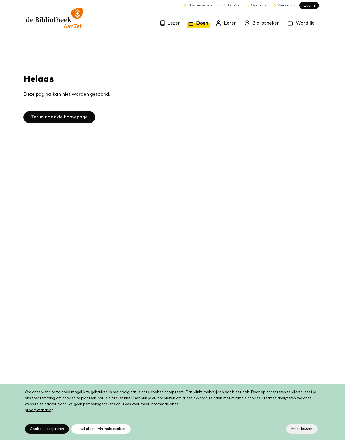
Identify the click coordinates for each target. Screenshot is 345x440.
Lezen (174, 23)
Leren (230, 23)
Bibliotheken (266, 23)
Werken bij (286, 5)
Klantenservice (200, 5)
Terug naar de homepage (59, 117)
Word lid (305, 23)
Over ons (258, 5)
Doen (202, 23)
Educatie (231, 5)
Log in (309, 5)
